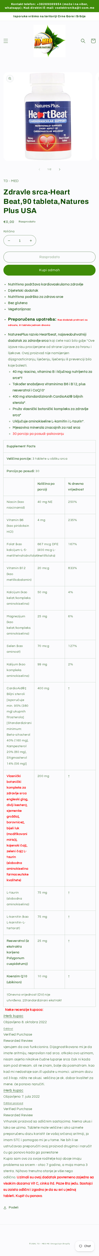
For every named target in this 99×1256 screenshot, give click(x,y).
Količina (9, 231)
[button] (6, 41)
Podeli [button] (14, 1207)
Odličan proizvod (13, 1103)
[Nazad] (39, 169)
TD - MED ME (43, 1244)
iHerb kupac (13, 1016)
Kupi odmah (49, 270)
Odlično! (8, 1029)
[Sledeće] (60, 169)
